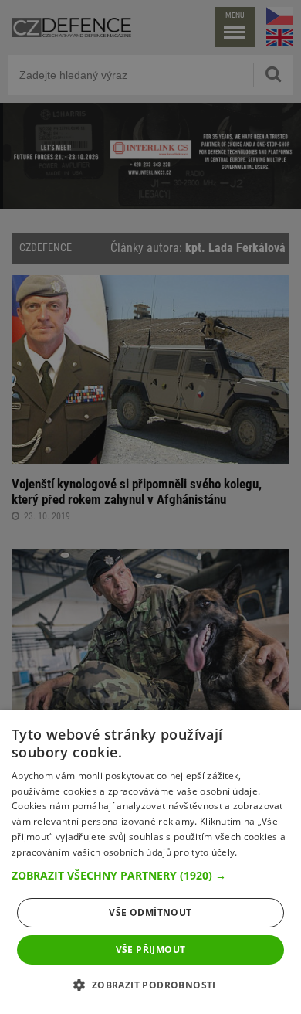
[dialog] (150, 862)
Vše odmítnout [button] (150, 912)
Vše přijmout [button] (151, 949)
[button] (150, 875)
